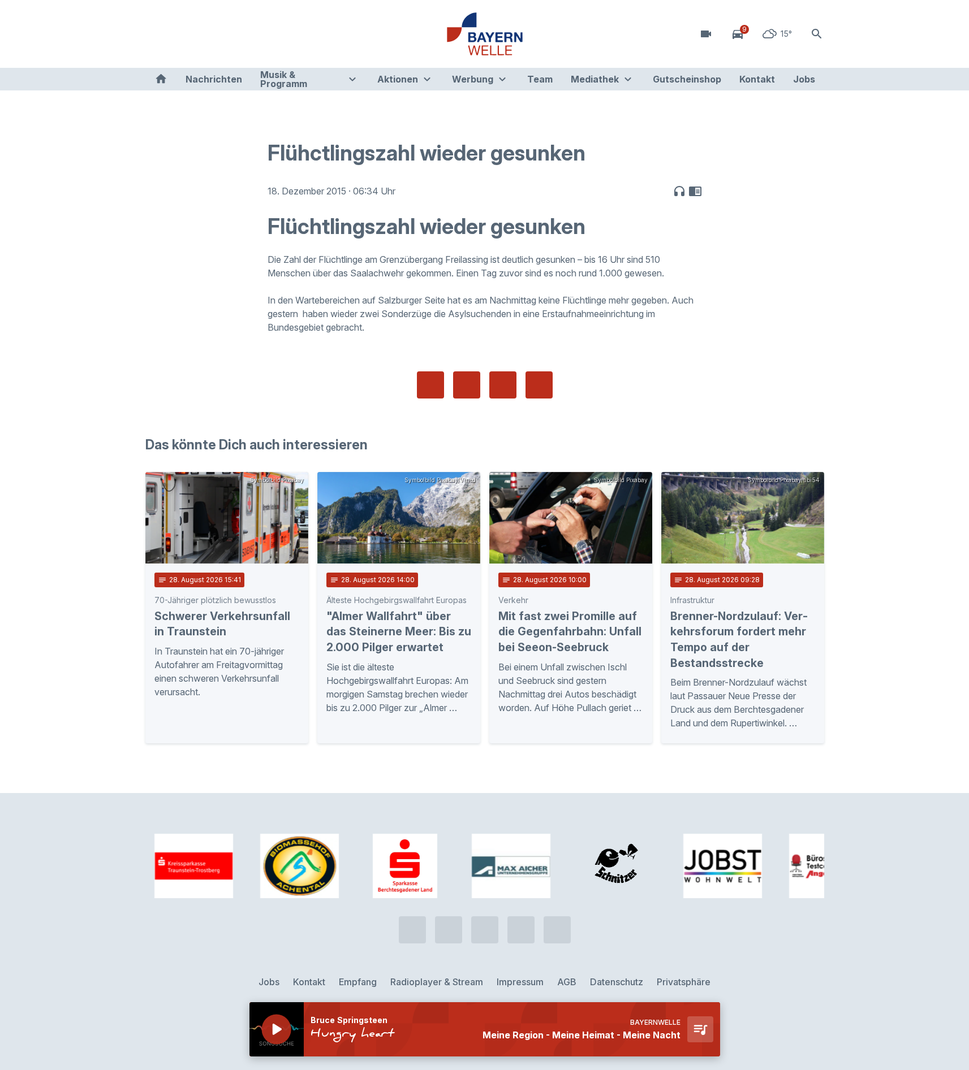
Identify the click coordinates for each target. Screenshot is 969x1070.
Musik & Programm (283, 79)
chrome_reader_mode (695, 191)
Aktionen (397, 79)
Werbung (472, 79)
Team (540, 79)
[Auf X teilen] (466, 384)
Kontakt (757, 79)
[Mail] (247, 34)
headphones (679, 191)
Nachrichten (214, 79)
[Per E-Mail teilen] (539, 384)
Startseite (160, 79)
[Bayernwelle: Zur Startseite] (484, 34)
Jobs (804, 79)
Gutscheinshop (687, 79)
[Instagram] (224, 34)
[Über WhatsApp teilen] (502, 384)
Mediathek (595, 79)
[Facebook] (202, 34)
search (817, 34)
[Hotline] (156, 34)
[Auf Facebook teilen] (430, 384)
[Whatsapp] (179, 34)
